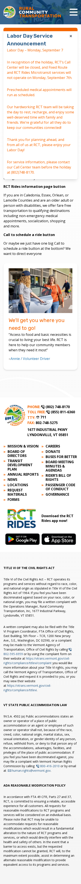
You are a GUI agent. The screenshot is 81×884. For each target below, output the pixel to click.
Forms (13, 500)
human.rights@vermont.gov (31, 770)
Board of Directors (17, 454)
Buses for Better (61, 457)
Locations (18, 485)
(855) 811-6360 (63, 412)
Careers (53, 446)
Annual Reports (23, 474)
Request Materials (17, 492)
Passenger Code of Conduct (60, 487)
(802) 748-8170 (58, 406)
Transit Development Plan (20, 465)
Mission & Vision (23, 446)
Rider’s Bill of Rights (58, 478)
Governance (57, 494)
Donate (53, 452)
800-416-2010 (50, 766)
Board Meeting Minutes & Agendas (60, 466)
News (12, 480)
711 (43, 417)
